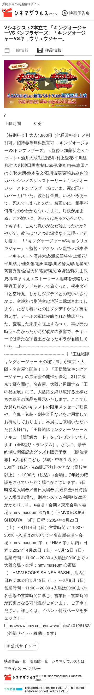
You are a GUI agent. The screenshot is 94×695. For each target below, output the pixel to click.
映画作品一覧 (15, 661)
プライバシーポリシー (22, 668)
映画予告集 (79, 13)
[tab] (16, 50)
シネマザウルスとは (68, 661)
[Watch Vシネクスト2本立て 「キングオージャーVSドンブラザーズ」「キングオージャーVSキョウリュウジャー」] (47, 84)
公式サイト (21, 646)
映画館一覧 (39, 661)
